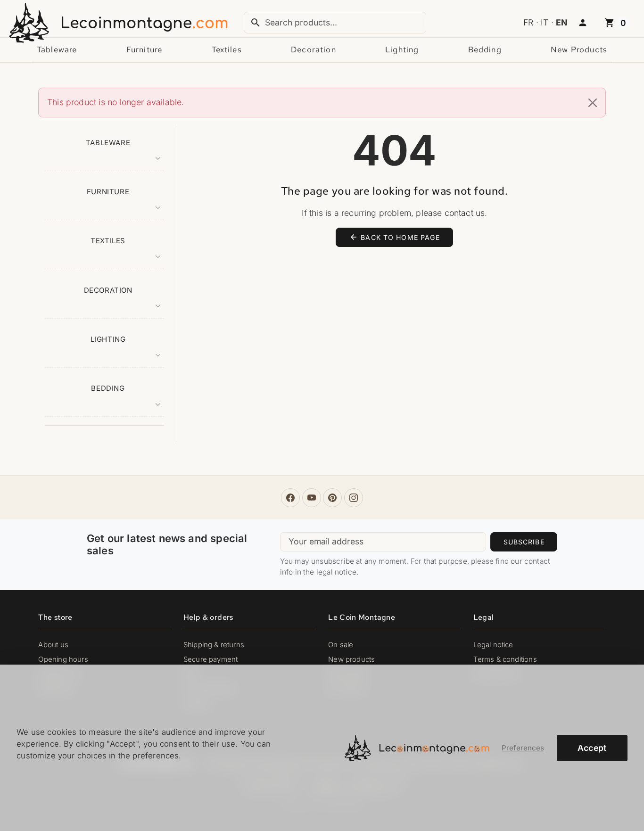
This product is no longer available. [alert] (115, 102)
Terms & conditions (505, 659)
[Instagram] (353, 497)
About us (53, 645)
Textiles (227, 49)
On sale (340, 645)
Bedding (485, 49)
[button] (582, 23)
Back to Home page (394, 237)
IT (544, 22)
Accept (592, 748)
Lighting (402, 49)
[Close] (592, 102)
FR (528, 22)
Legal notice (493, 645)
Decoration (313, 49)
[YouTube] (311, 497)
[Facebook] (290, 497)
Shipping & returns (213, 645)
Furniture (144, 49)
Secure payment (210, 659)
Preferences (523, 748)
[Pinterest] (332, 497)
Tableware (57, 49)
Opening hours (63, 659)
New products (579, 49)
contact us (465, 213)
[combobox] (335, 22)
